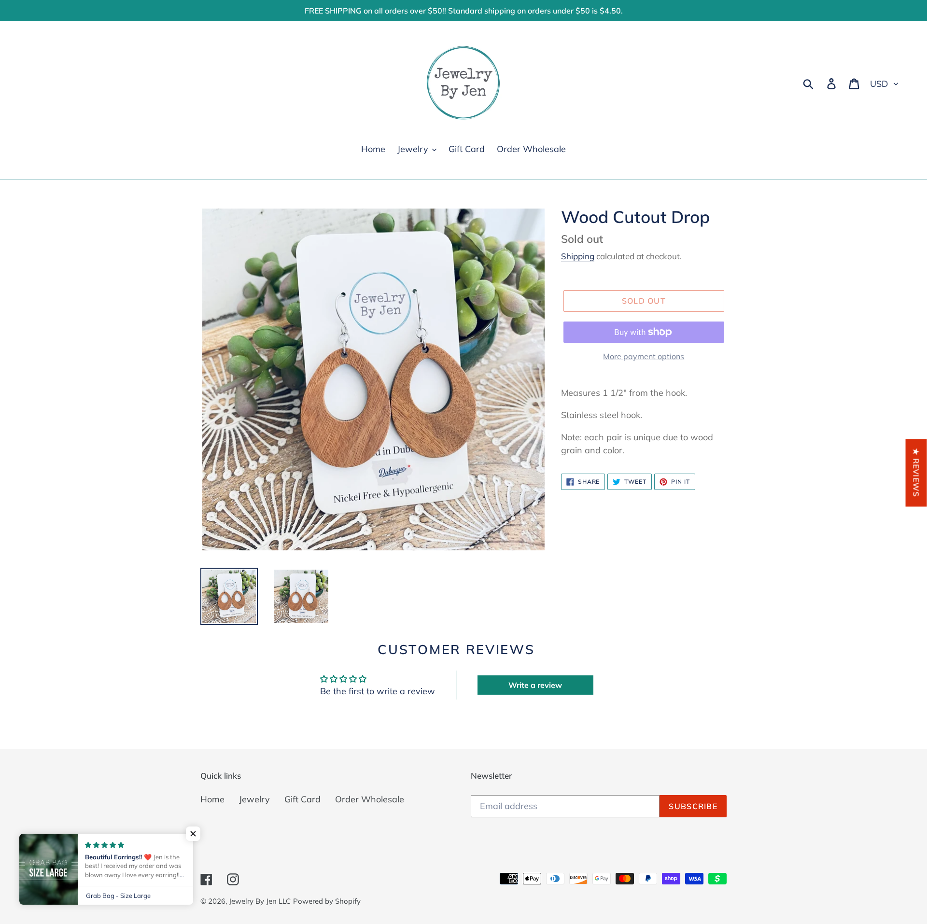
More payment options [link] (643, 356)
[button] (193, 833)
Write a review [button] (535, 685)
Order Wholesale (369, 799)
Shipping (577, 256)
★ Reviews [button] (916, 472)
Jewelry (254, 799)
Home (212, 799)
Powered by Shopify (327, 901)
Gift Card (302, 799)
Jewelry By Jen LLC (260, 901)
